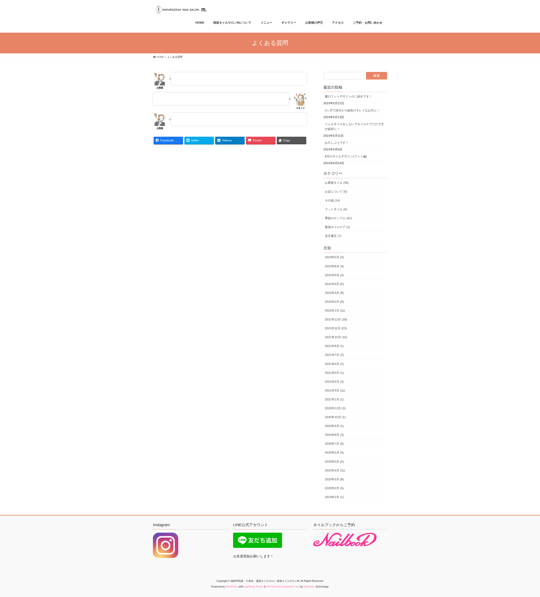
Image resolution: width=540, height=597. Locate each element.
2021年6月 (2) (334, 364)
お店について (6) (336, 191)
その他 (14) (332, 200)
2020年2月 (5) (334, 488)
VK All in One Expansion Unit (283, 586)
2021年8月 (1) (334, 346)
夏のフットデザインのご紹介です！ (348, 96)
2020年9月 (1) (334, 426)
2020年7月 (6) (334, 443)
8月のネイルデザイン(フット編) (346, 156)
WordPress (231, 586)
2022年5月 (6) (334, 284)
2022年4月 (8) (334, 292)
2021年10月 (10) (336, 337)
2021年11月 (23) (336, 328)
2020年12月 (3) (335, 408)
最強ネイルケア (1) (337, 227)
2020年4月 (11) (335, 470)
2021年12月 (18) (336, 319)
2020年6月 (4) (334, 452)
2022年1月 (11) (335, 310)
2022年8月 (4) (334, 266)
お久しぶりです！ (336, 142)
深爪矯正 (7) (333, 236)
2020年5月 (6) (334, 461)
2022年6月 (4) (334, 275)
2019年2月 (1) (334, 497)
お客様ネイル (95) (337, 182)
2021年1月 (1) (334, 399)
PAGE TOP (524, 575)
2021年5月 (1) (334, 372)
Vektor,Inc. (309, 586)
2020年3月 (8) (334, 479)
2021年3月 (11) (335, 390)
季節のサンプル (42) (338, 218)
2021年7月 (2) (334, 355)
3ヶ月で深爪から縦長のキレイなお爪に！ (352, 110)
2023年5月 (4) (334, 257)
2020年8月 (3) (334, 434)
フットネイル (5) (336, 209)
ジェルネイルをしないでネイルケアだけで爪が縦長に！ (354, 126)
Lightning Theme (253, 586)
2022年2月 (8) (334, 301)
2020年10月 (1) (335, 417)
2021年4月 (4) (334, 381)
